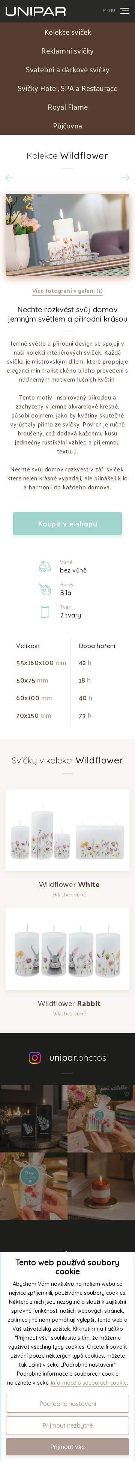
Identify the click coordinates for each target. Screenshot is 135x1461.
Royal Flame (68, 106)
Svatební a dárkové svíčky (68, 69)
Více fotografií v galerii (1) (67, 290)
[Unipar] (36, 11)
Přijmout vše (67, 1447)
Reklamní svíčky (67, 50)
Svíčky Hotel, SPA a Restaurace (67, 88)
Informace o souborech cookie (89, 1382)
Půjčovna (67, 125)
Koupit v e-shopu (68, 523)
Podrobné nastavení (67, 1403)
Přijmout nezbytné (67, 1425)
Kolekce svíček (67, 32)
